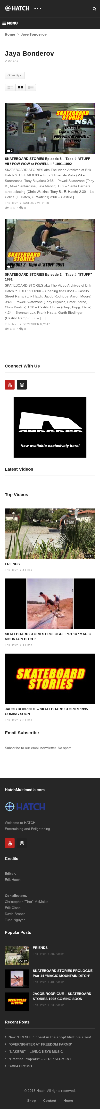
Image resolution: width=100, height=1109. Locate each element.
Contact (49, 1100)
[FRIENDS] (50, 533)
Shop (31, 1100)
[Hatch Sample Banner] (50, 456)
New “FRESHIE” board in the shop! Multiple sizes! (49, 1037)
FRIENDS (12, 564)
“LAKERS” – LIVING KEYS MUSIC (35, 1052)
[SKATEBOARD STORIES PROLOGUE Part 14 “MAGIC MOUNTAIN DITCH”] (50, 603)
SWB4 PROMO (20, 1066)
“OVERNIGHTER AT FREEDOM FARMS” (40, 1044)
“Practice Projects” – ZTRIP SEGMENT (39, 1059)
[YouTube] (10, 385)
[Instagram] (22, 385)
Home (10, 34)
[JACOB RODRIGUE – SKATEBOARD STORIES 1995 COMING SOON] (50, 679)
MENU (12, 23)
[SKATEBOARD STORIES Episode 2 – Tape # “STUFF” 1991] (50, 244)
